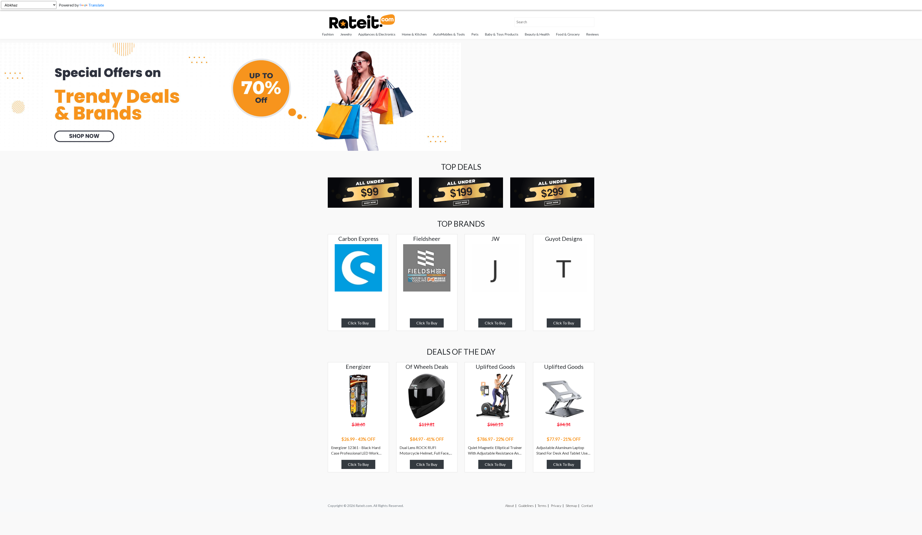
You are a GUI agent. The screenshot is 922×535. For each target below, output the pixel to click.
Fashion (328, 34)
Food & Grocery (568, 34)
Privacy (556, 506)
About (509, 506)
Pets (475, 34)
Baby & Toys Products (501, 34)
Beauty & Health (537, 34)
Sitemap (571, 506)
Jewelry (346, 34)
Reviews (592, 34)
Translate (96, 5)
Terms (541, 506)
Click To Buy (358, 323)
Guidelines (526, 506)
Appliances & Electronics (376, 34)
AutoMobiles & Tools (449, 34)
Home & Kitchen (414, 34)
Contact (587, 506)
